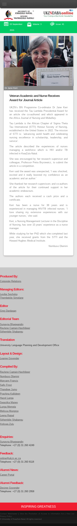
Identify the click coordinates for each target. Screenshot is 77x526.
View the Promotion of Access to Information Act (42, 514)
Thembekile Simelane (11, 298)
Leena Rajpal (7, 415)
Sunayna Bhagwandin (11, 324)
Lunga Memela (8, 406)
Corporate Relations (10, 281)
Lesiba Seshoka (8, 294)
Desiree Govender (9, 488)
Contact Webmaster (8, 514)
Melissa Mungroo (9, 411)
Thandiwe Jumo (8, 389)
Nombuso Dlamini (9, 376)
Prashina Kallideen (10, 393)
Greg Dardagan (8, 311)
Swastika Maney (9, 402)
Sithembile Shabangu (11, 331)
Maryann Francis (9, 380)
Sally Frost (6, 385)
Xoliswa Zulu (7, 424)
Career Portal (7, 475)
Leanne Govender (9, 358)
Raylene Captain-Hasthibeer (15, 328)
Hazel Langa (6, 398)
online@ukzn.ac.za (10, 458)
